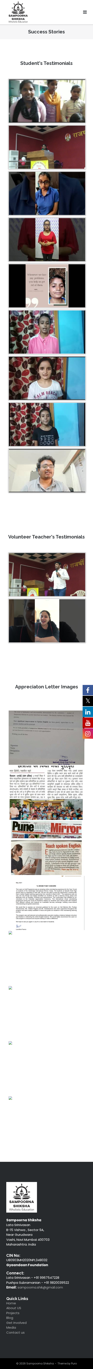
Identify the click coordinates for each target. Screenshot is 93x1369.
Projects (12, 1313)
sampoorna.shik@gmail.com (40, 1287)
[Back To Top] (81, 1357)
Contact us (15, 1332)
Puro (74, 1363)
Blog (9, 1317)
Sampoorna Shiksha (40, 1363)
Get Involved (16, 1322)
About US (13, 1308)
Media (11, 1327)
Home (11, 1303)
